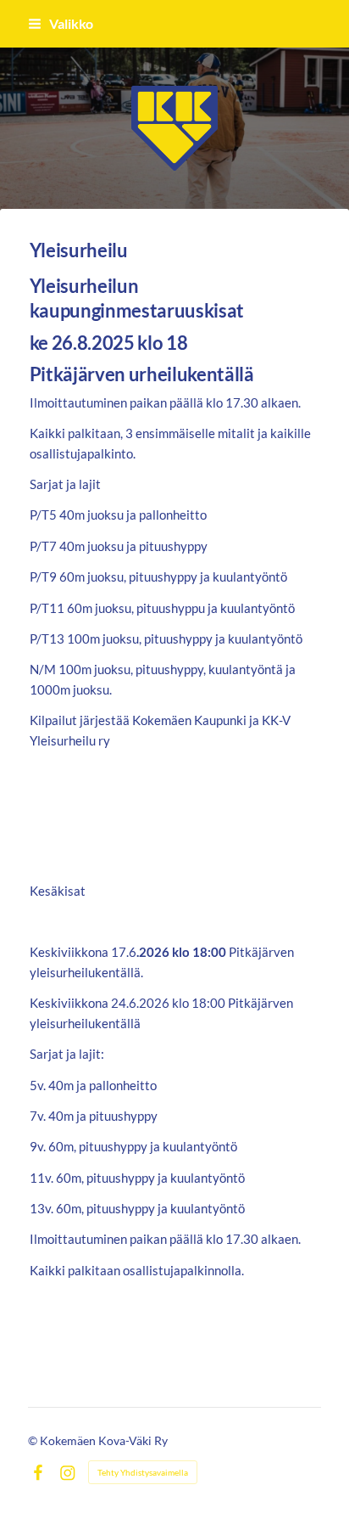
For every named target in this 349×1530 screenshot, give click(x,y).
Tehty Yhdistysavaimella (142, 1472)
